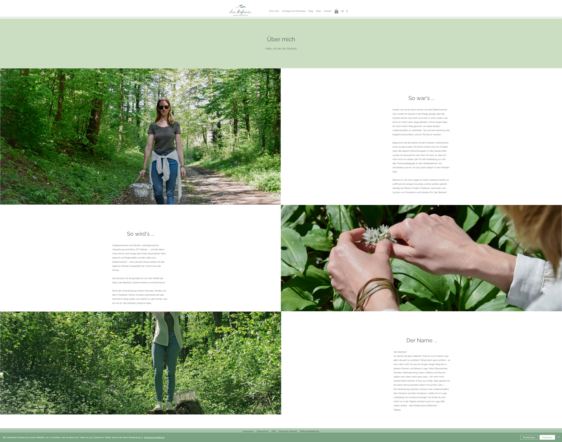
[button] (336, 10)
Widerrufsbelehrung (309, 431)
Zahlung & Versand (288, 431)
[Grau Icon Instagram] (342, 11)
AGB (273, 431)
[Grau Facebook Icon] (346, 11)
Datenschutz (264, 431)
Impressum (248, 431)
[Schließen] (558, 437)
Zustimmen (547, 437)
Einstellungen (529, 437)
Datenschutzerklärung (154, 437)
